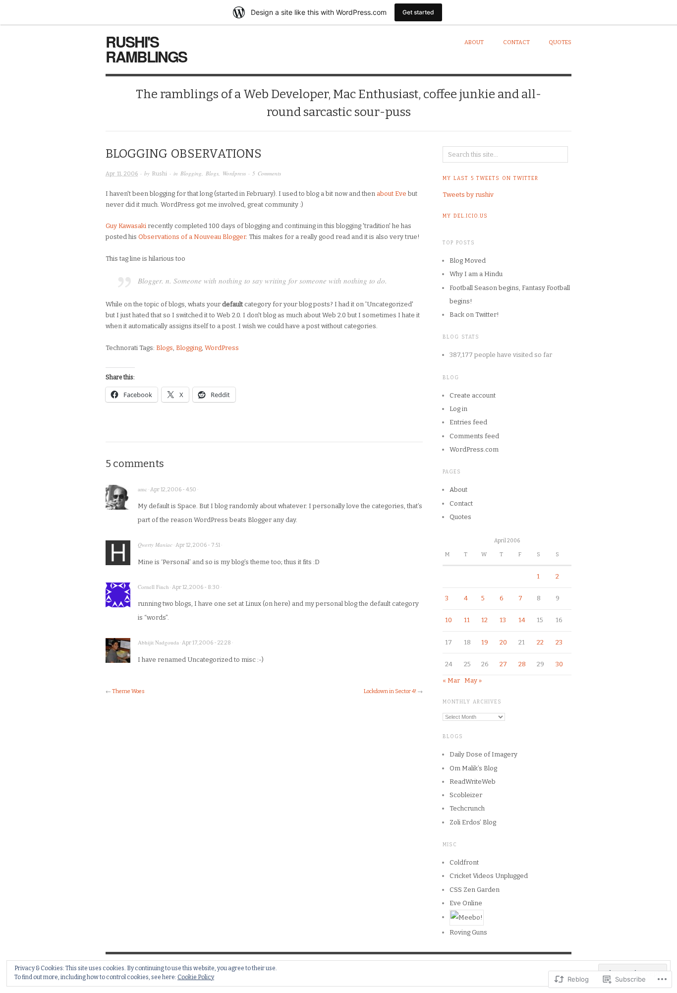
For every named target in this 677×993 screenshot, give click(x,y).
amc (142, 489)
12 (484, 620)
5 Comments (266, 173)
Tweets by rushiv (468, 194)
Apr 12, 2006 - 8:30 (196, 587)
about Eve (391, 193)
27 (503, 664)
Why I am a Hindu (476, 274)
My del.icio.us (465, 216)
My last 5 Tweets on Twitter (490, 178)
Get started (418, 12)
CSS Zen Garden (475, 889)
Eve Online (466, 903)
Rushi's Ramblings (146, 49)
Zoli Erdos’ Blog (473, 822)
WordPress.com (474, 449)
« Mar (451, 680)
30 (559, 664)
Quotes (560, 42)
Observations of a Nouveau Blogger (192, 236)
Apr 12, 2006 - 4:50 (173, 489)
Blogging (191, 173)
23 (559, 642)
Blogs (212, 173)
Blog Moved (468, 260)
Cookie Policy (195, 977)
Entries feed (468, 422)
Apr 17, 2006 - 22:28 (206, 643)
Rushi (159, 174)
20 (503, 642)
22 (540, 642)
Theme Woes (128, 691)
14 (521, 620)
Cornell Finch (153, 586)
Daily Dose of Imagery (483, 754)
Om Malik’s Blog (473, 768)
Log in (458, 408)
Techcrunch (467, 808)
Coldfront (464, 862)
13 (503, 620)
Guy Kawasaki (126, 226)
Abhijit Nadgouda (158, 642)
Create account (473, 395)
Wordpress (234, 173)
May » (473, 680)
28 (522, 664)
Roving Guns (468, 932)
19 (484, 642)
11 (467, 620)
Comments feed (474, 436)
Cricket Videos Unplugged (489, 875)
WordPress (222, 347)
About (474, 42)
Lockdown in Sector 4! (390, 691)
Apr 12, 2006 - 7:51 (197, 545)
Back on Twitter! (474, 314)
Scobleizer (466, 795)
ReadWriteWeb (473, 781)
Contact (516, 42)
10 (448, 620)
